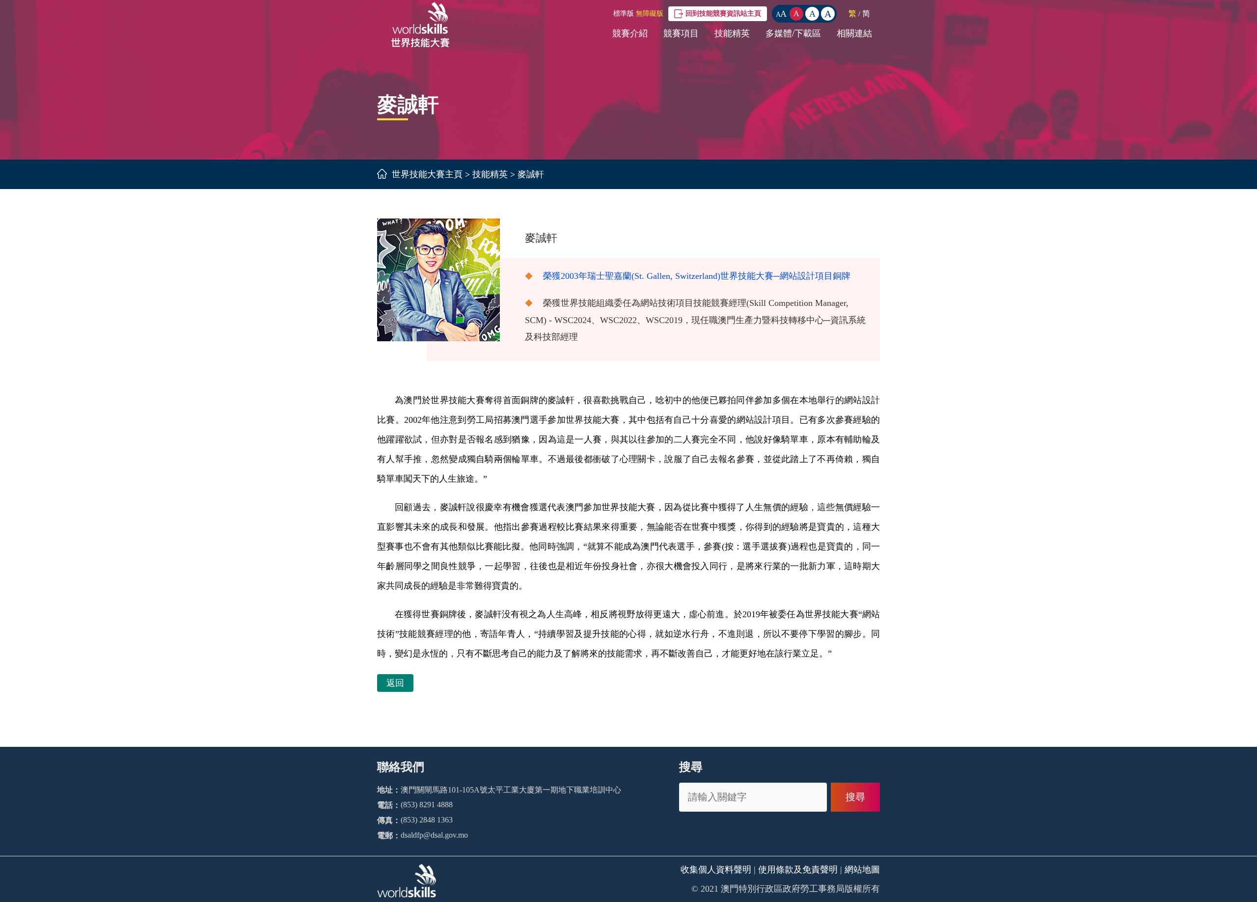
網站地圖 (862, 870)
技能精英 (732, 33)
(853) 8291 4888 (427, 804)
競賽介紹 (630, 33)
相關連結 (854, 33)
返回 (395, 683)
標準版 (623, 13)
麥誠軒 (531, 174)
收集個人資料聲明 (716, 870)
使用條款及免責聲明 (798, 870)
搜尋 (855, 797)
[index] (383, 174)
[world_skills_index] (420, 47)
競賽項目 (681, 33)
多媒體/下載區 (793, 33)
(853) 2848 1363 (427, 820)
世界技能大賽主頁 (427, 174)
